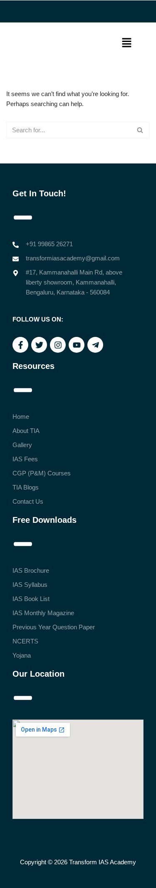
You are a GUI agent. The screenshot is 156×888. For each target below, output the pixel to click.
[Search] (140, 130)
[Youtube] (76, 345)
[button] (127, 43)
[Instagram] (58, 345)
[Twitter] (39, 345)
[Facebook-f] (20, 345)
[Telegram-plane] (95, 345)
